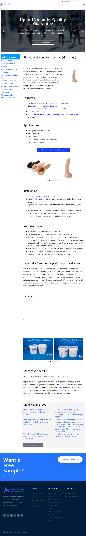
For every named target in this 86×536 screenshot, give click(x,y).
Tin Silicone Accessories (10, 86)
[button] (3, 31)
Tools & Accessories (8, 98)
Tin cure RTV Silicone (9, 61)
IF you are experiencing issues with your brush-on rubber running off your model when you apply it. (69, 413)
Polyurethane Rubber (9, 69)
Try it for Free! (68, 459)
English (66, 1)
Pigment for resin (7, 83)
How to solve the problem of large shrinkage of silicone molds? (35, 412)
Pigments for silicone (9, 81)
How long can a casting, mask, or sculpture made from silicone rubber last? (37, 422)
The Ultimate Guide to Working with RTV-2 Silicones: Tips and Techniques (36, 436)
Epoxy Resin (5, 72)
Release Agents (7, 95)
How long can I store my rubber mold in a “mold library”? (68, 435)
